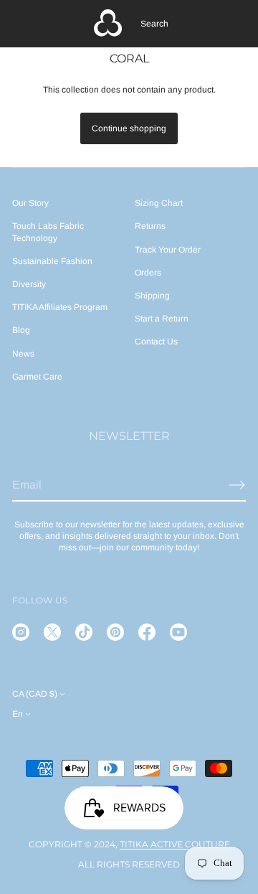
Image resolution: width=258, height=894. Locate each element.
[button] (154, 23)
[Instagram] (21, 632)
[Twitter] (52, 632)
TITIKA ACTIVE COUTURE (175, 844)
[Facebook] (147, 632)
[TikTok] (84, 632)
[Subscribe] (237, 485)
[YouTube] (178, 632)
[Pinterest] (115, 632)
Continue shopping (129, 128)
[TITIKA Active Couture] (108, 23)
